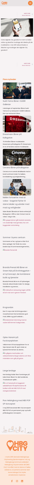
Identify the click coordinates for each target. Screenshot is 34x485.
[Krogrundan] (17, 297)
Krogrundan (8, 307)
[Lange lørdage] (17, 360)
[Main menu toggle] (30, 3)
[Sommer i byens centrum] (17, 227)
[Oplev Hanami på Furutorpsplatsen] (17, 327)
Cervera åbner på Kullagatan (16, 167)
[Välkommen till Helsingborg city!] (4, 3)
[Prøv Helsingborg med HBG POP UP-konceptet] (17, 390)
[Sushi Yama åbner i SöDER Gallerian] (17, 90)
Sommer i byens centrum (14, 237)
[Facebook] (12, 481)
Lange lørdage (9, 370)
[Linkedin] (22, 481)
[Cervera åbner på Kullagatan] (17, 157)
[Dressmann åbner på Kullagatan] (17, 124)
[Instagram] (17, 481)
